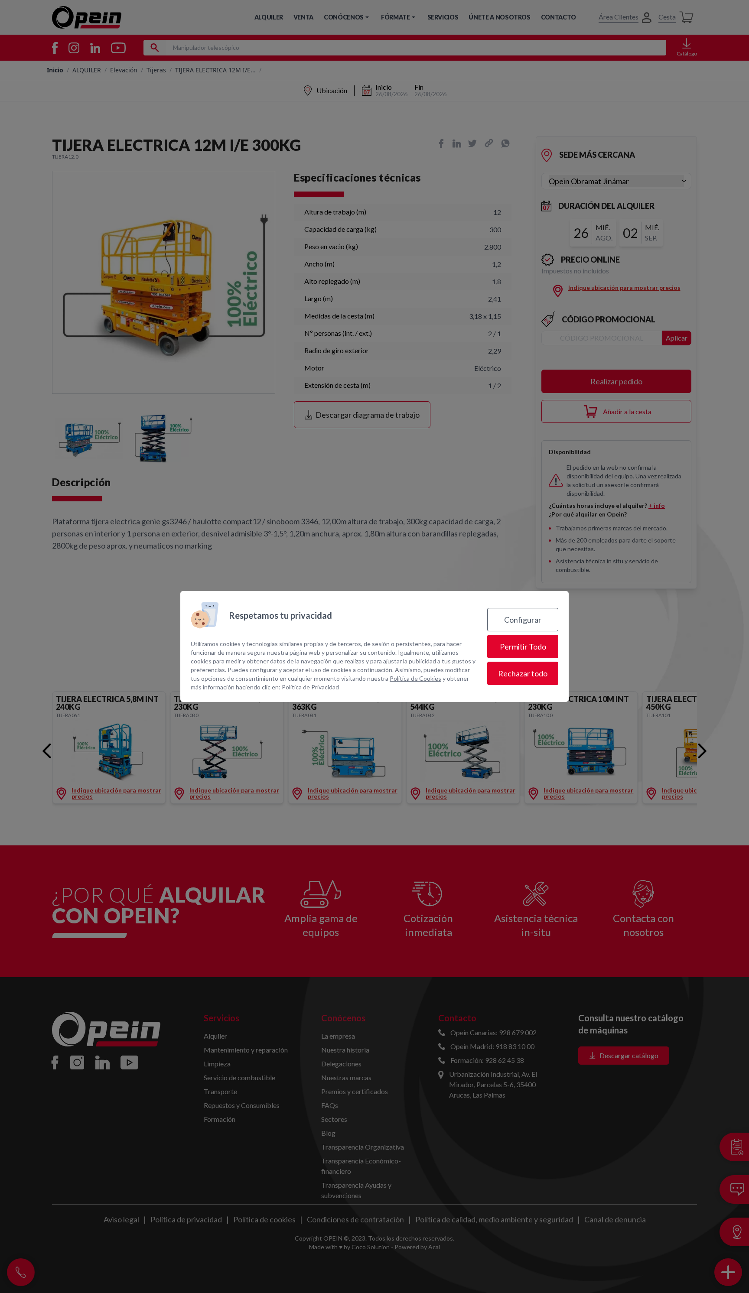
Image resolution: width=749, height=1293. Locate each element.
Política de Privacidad (310, 687)
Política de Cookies (415, 678)
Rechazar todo (522, 673)
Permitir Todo (523, 646)
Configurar (522, 619)
